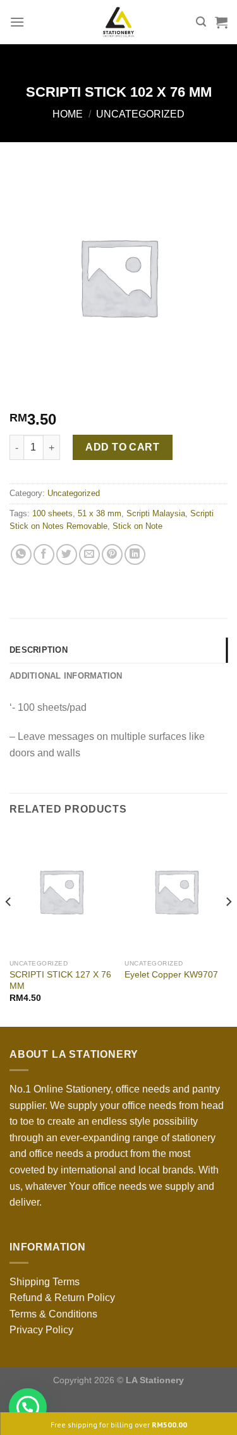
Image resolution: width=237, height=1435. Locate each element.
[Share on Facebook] (43, 554)
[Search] (201, 21)
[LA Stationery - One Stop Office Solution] (118, 22)
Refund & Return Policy (62, 1297)
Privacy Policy (41, 1329)
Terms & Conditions (53, 1314)
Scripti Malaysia (155, 513)
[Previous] (9, 927)
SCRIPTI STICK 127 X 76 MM (60, 980)
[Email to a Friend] (89, 554)
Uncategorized (140, 114)
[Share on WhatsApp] (21, 554)
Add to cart (122, 447)
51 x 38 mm (99, 513)
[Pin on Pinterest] (112, 554)
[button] (28, 1407)
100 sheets (52, 513)
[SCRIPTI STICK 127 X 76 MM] (60, 891)
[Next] (228, 927)
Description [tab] (38, 650)
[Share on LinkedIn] (135, 554)
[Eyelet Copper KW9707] (176, 891)
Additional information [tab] (66, 676)
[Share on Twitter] (66, 554)
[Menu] (17, 21)
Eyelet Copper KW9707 (171, 974)
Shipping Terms (44, 1281)
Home (67, 114)
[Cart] (221, 22)
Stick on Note (137, 526)
